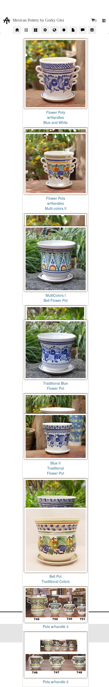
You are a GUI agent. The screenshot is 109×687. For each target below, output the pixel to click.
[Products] (26, 30)
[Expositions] (54, 30)
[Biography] (45, 30)
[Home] (17, 30)
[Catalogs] (35, 30)
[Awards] (64, 30)
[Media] (73, 30)
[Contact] (92, 30)
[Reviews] (83, 30)
